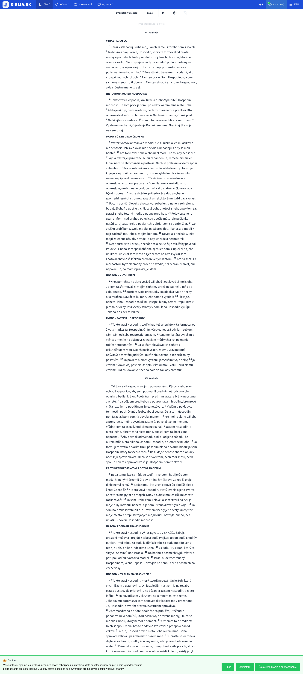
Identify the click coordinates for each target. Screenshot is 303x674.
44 (163, 13)
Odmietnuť (245, 667)
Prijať (228, 667)
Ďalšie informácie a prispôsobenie (277, 667)
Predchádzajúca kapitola (151, 24)
